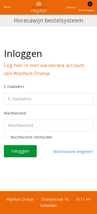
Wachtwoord (15, 113)
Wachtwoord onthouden (31, 137)
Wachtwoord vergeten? (72, 151)
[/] (38, 7)
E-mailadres (14, 86)
